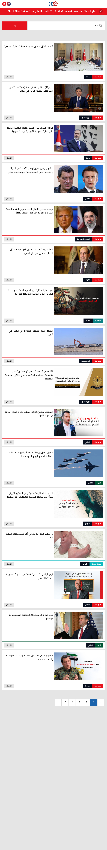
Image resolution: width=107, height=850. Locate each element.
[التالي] (58, 702)
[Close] (101, 11)
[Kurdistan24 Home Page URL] (53, 3)
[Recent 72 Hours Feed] (9, 4)
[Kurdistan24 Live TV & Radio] (4, 4)
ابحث (14, 25)
